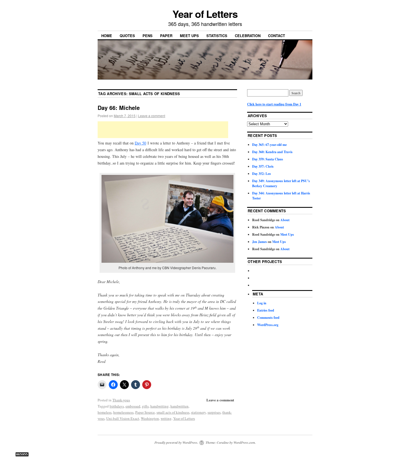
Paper (166, 35)
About (285, 220)
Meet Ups (189, 35)
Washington (150, 418)
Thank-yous (121, 399)
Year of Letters (205, 13)
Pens (148, 35)
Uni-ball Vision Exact (122, 418)
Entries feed (265, 310)
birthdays (117, 406)
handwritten (179, 406)
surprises (214, 412)
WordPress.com (244, 442)
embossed (133, 406)
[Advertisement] (163, 129)
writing (166, 418)
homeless (105, 412)
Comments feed (268, 317)
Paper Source (145, 412)
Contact (276, 35)
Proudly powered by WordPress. (176, 442)
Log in (261, 303)
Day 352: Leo (261, 173)
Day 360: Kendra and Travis (272, 152)
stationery (198, 412)
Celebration (248, 35)
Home (106, 35)
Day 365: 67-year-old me (269, 144)
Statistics (216, 35)
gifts (145, 406)
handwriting (159, 406)
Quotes (127, 35)
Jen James (259, 241)
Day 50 (140, 143)
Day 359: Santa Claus (267, 159)
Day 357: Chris (263, 166)
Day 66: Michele (119, 107)
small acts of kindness (172, 412)
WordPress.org (267, 324)
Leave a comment (151, 115)
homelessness (123, 412)
